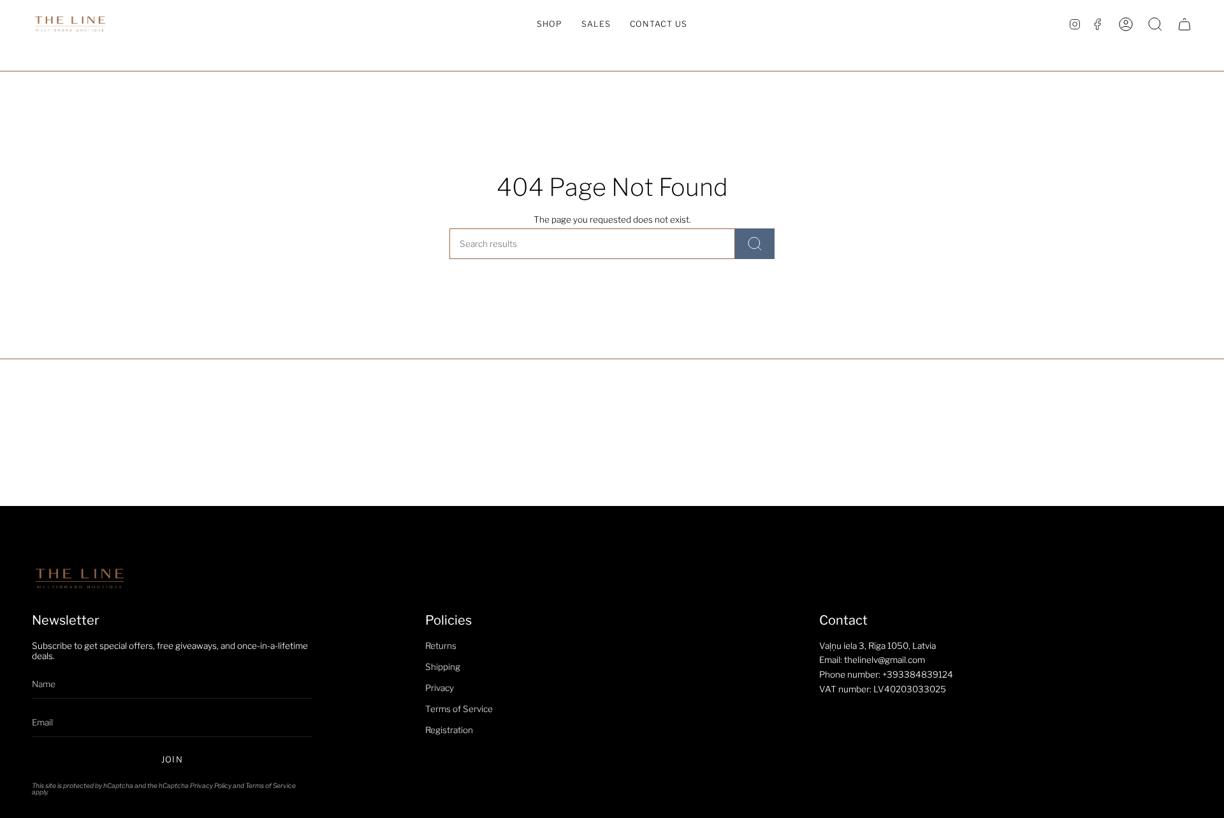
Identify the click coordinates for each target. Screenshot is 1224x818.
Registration (449, 730)
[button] (549, 24)
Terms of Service (270, 786)
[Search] (755, 243)
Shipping (442, 667)
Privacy (439, 688)
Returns (440, 646)
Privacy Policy (210, 786)
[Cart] (1184, 24)
